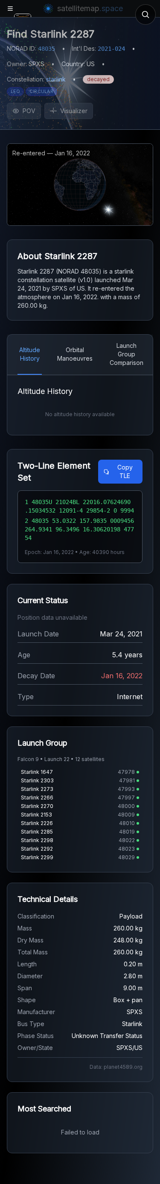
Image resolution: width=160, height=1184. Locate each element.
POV (29, 110)
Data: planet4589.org (116, 1067)
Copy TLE (125, 471)
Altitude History (29, 354)
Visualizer (73, 110)
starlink (56, 79)
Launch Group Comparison (126, 354)
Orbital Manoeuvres (75, 354)
